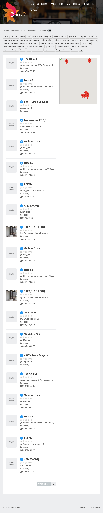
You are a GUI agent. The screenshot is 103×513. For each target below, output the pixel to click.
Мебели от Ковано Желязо (29, 43)
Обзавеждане (86, 43)
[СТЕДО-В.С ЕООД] (11, 231)
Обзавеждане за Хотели (34, 47)
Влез (34, 10)
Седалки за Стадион (11, 50)
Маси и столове (26, 40)
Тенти (29, 50)
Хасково (14, 31)
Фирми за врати (37, 37)
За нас (82, 507)
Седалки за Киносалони (79, 47)
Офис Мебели (50, 47)
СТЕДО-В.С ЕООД (34, 227)
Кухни (97, 37)
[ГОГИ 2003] (11, 316)
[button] (87, 96)
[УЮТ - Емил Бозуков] (11, 106)
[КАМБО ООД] (11, 209)
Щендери (74, 50)
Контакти (95, 507)
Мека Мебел (74, 43)
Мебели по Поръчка (62, 43)
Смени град (74, 4)
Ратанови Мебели (63, 47)
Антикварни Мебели (11, 37)
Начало (6, 31)
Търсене (89, 4)
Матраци (36, 40)
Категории (58, 4)
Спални (22, 50)
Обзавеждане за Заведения (14, 47)
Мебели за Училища (77, 40)
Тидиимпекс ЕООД (35, 120)
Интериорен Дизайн (86, 37)
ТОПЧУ (28, 184)
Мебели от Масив (47, 43)
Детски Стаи (73, 37)
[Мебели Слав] (11, 145)
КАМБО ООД (31, 205)
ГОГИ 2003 (30, 312)
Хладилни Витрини (62, 50)
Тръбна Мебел (37, 50)
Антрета (22, 37)
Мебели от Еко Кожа (11, 43)
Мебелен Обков (46, 40)
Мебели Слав (32, 141)
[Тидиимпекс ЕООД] (11, 124)
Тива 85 (28, 80)
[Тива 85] (11, 84)
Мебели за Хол (91, 40)
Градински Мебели (60, 37)
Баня (28, 37)
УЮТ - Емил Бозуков (36, 101)
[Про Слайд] (11, 63)
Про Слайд (30, 59)
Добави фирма (39, 4)
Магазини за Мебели (11, 40)
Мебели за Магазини (61, 40)
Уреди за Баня (49, 50)
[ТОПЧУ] (11, 188)
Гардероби (48, 37)
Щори (81, 50)
